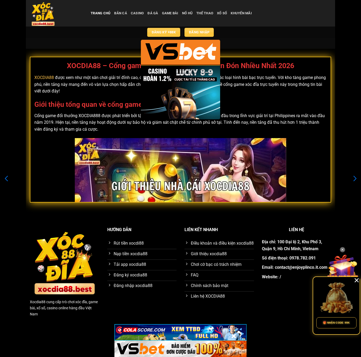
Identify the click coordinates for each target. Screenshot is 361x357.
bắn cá (120, 13)
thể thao (204, 13)
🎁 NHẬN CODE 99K (336, 322)
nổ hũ (187, 13)
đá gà (152, 13)
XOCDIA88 (44, 77)
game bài (170, 13)
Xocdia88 (37, 302)
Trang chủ (100, 13)
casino (137, 13)
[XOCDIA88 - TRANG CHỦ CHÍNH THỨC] (56, 13)
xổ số (222, 13)
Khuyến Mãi (241, 13)
